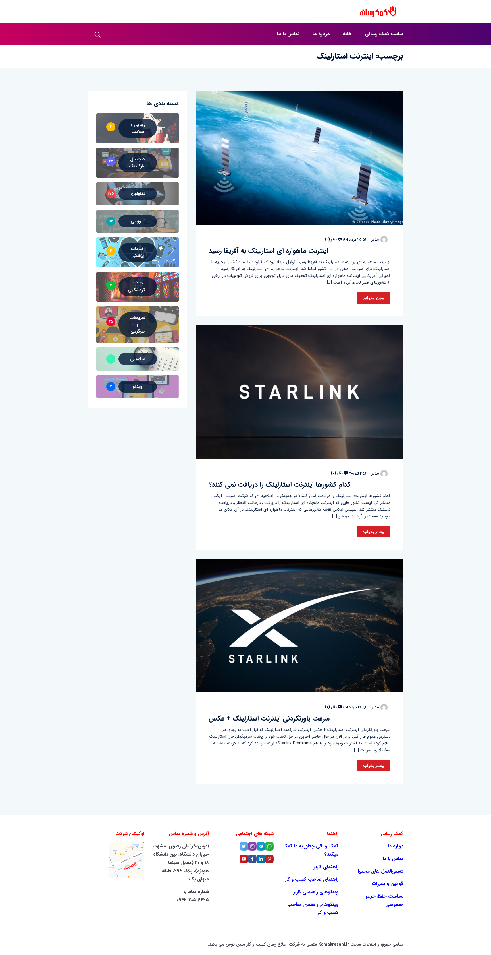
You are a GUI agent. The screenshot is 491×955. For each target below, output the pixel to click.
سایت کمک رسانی (384, 34)
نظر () (331, 239)
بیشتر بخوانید (373, 297)
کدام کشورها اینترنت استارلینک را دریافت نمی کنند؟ (280, 485)
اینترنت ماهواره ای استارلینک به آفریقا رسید (268, 251)
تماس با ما (288, 34)
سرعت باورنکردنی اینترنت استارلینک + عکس (269, 718)
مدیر (375, 240)
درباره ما (321, 34)
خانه (347, 34)
